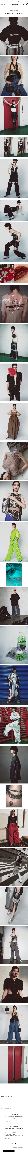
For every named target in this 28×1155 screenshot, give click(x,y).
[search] (5, 4)
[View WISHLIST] (23, 4)
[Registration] (22, 1121)
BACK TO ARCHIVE (9, 1096)
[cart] (26, 4)
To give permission (8, 1151)
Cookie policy (20, 1147)
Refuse (20, 1151)
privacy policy (15, 1147)
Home (2, 1108)
